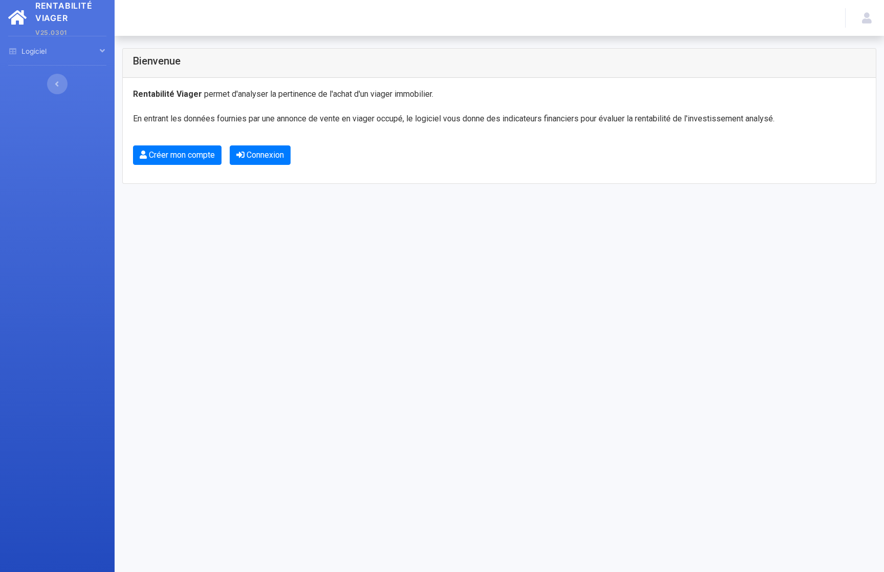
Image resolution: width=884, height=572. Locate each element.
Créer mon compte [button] (181, 155)
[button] (865, 18)
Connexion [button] (264, 155)
